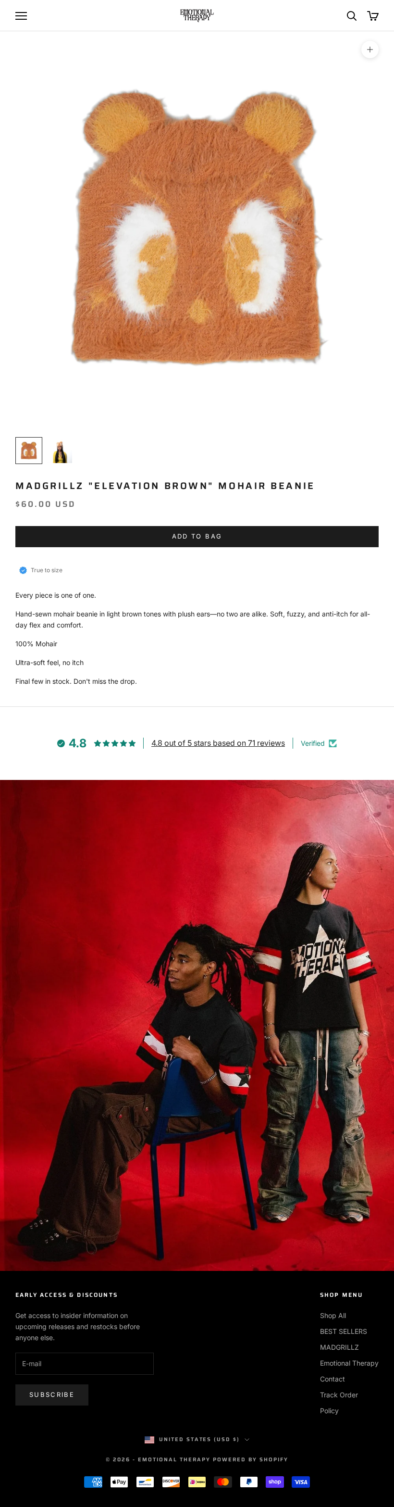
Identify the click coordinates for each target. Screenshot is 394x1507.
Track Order (339, 1395)
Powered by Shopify (250, 1460)
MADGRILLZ (339, 1347)
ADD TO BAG (197, 536)
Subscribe (51, 1394)
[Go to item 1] (28, 450)
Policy (329, 1411)
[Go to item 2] (59, 450)
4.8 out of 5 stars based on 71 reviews (218, 743)
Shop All (333, 1315)
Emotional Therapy (349, 1363)
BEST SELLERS (343, 1331)
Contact (332, 1379)
